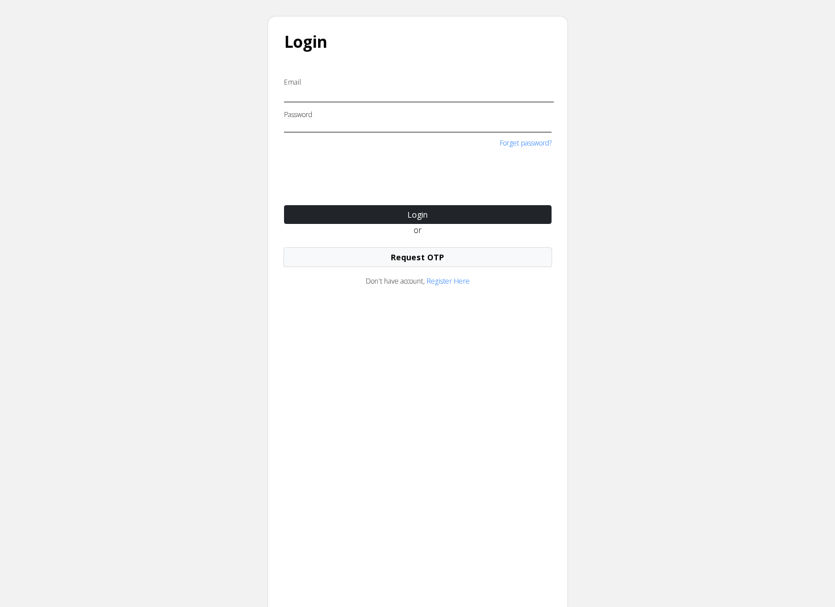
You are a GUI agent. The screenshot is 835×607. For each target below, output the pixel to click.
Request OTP (417, 257)
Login (417, 214)
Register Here (448, 281)
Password (298, 114)
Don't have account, (418, 281)
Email (292, 82)
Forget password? (526, 143)
